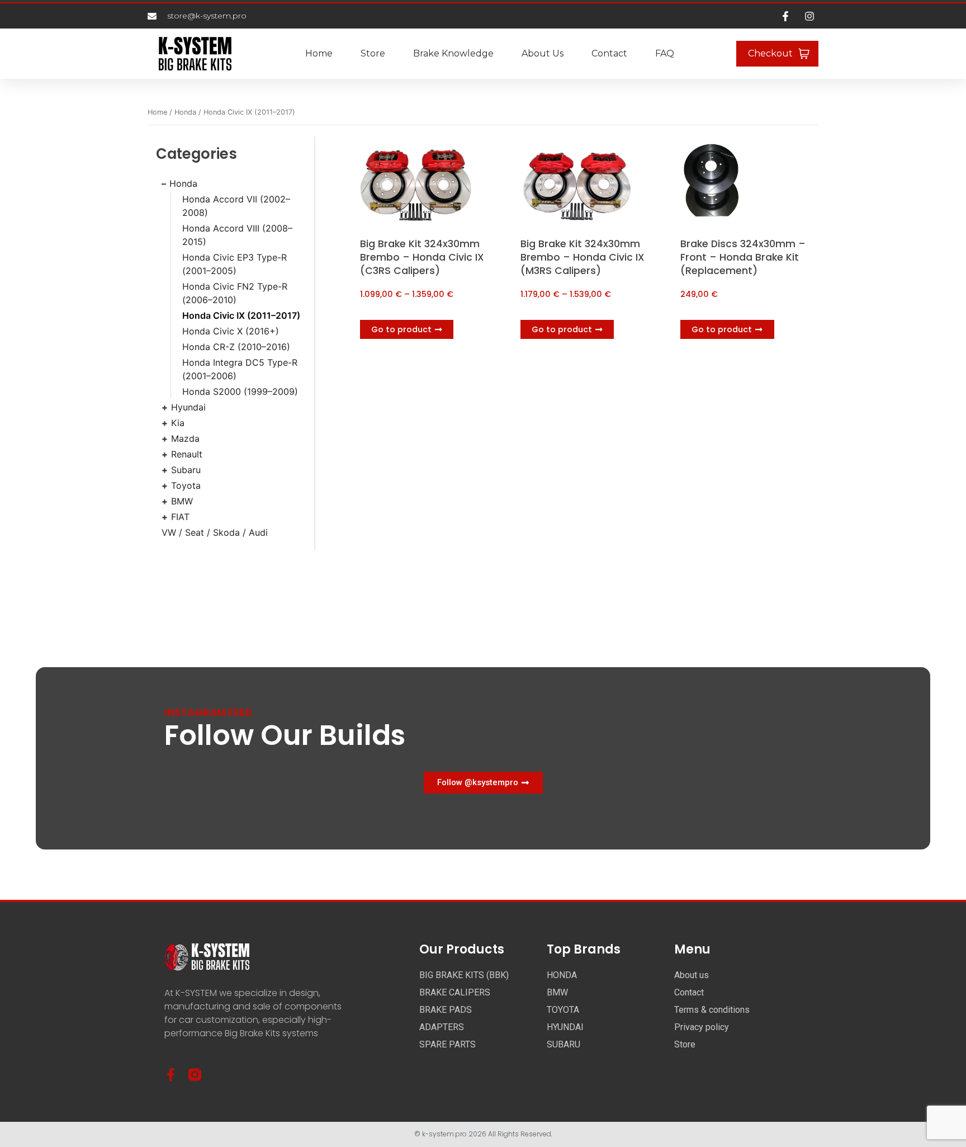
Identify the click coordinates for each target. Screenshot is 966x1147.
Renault (186, 454)
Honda (185, 112)
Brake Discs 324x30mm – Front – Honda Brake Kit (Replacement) (743, 257)
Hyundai (188, 407)
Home (319, 53)
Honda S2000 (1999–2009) (240, 391)
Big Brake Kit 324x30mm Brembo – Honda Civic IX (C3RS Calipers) (422, 257)
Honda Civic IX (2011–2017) (241, 315)
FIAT (180, 516)
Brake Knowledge (453, 53)
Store (373, 53)
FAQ (664, 53)
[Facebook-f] (170, 1074)
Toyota (186, 485)
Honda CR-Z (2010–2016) (236, 346)
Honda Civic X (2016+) (230, 331)
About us (543, 53)
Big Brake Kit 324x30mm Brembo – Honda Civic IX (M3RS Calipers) (582, 257)
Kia (177, 422)
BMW (182, 501)
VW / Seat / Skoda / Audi (215, 532)
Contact (609, 53)
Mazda (185, 438)
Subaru (186, 469)
